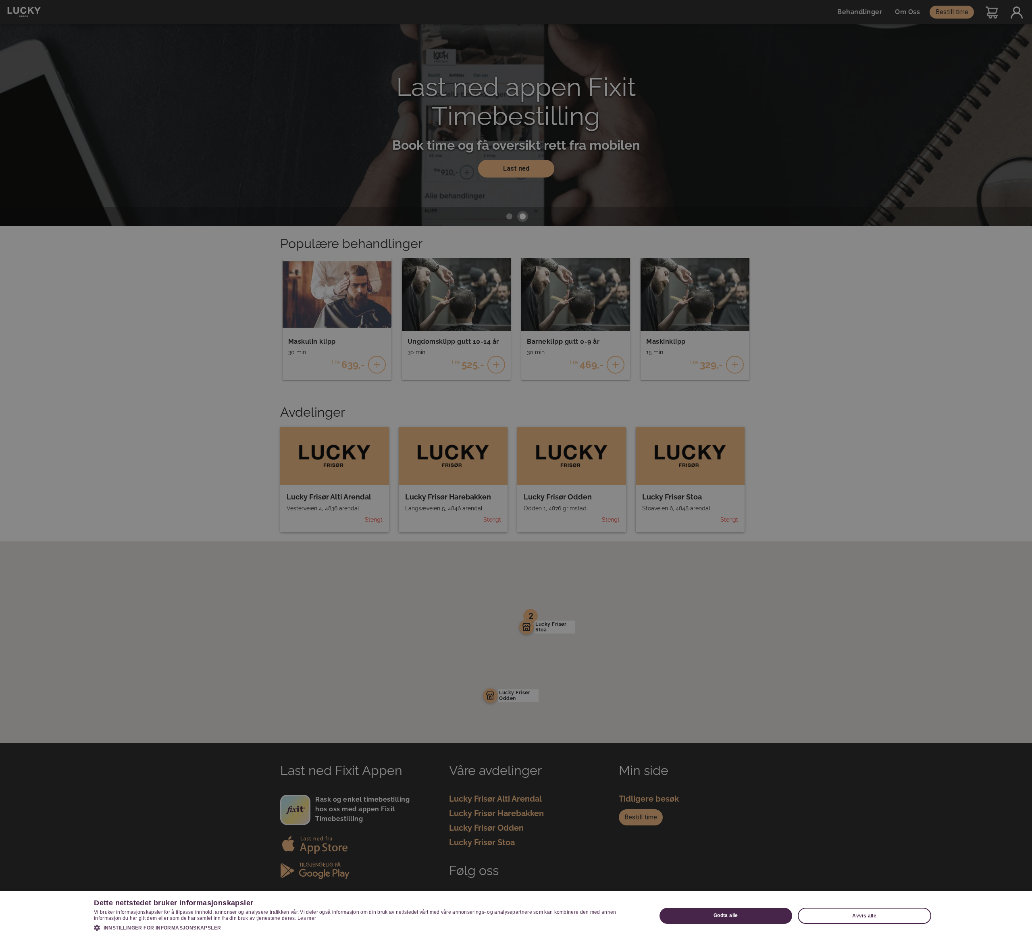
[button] (367, 927)
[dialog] (516, 915)
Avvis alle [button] (864, 916)
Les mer (307, 918)
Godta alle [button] (726, 915)
